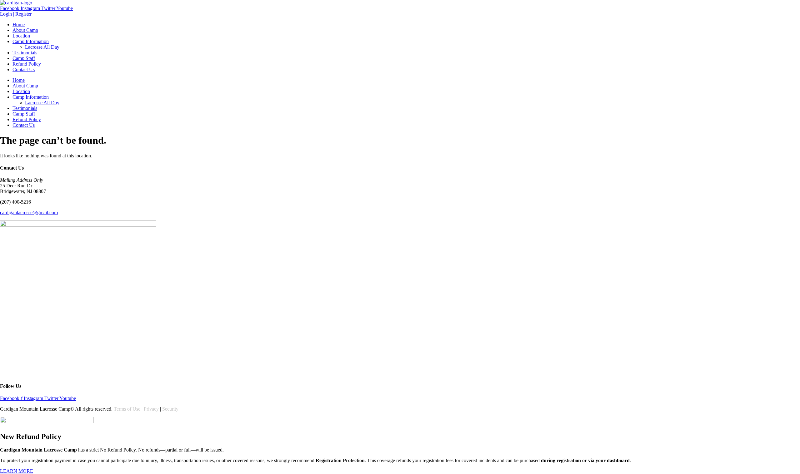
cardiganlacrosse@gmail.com (29, 212)
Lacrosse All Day (42, 47)
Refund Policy (26, 64)
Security (170, 409)
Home (18, 24)
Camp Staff (23, 58)
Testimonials (24, 52)
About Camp (25, 30)
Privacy (151, 409)
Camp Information (30, 41)
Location (21, 35)
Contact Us (23, 69)
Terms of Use (127, 409)
